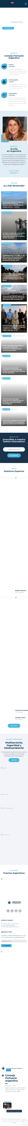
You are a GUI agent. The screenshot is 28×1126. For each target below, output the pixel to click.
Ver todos (14, 725)
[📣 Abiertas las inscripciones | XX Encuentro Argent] (7, 1106)
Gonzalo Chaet (20, 717)
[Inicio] (7, 3)
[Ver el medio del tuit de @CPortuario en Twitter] (19, 1091)
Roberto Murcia (20, 590)
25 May (14, 1085)
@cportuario (8, 1085)
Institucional (20, 28)
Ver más (14, 760)
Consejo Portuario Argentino (11, 1078)
